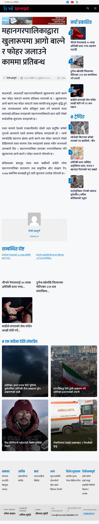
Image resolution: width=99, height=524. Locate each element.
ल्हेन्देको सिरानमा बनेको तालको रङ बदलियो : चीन (83, 139)
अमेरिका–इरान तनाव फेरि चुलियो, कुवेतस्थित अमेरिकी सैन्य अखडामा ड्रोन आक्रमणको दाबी (23, 388)
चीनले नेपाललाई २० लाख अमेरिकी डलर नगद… (16, 284)
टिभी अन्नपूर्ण (11, 78)
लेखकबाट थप (34, 236)
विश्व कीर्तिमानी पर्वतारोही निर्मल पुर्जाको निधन (23, 444)
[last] (34, 21)
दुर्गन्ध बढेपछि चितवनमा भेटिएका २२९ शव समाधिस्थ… (49, 287)
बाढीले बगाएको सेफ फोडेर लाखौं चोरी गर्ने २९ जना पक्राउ (83, 103)
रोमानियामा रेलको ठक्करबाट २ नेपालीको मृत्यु (72, 444)
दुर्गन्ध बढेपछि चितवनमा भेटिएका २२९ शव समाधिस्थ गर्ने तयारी (84, 75)
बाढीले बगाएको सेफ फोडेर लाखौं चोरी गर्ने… (17, 328)
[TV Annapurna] (16, 8)
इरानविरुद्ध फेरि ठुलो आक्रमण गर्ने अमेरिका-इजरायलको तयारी (69, 390)
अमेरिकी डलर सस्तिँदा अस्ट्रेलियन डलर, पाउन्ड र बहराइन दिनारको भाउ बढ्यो (84, 166)
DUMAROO (89, 514)
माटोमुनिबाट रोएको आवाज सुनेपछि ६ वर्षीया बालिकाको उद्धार (83, 194)
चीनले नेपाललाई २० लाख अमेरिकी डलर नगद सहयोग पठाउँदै (83, 46)
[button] (88, 8)
